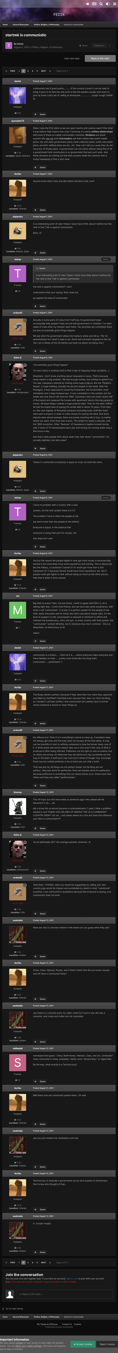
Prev (12, 71)
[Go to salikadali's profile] (17, 1062)
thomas (18, 792)
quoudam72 (17, 120)
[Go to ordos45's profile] (17, 327)
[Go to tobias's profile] (8, 45)
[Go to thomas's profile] (17, 806)
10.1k (18, 205)
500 (19, 113)
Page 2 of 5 (61, 71)
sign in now (72, 1278)
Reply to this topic (100, 58)
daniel (17, 81)
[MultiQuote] (35, 114)
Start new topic (72, 58)
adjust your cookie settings (28, 1346)
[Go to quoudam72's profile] (17, 135)
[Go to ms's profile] (17, 610)
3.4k (18, 824)
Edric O (18, 357)
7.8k (19, 389)
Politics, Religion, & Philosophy (47, 47)
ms (17, 596)
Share (84, 45)
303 (19, 248)
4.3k (18, 344)
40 (18, 1080)
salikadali (18, 1048)
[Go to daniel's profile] (17, 95)
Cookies (77, 1324)
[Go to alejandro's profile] (17, 230)
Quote (42, 114)
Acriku (17, 174)
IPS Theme (41, 1324)
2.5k (18, 152)
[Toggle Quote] (37, 268)
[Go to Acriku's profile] (17, 188)
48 (18, 291)
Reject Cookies (107, 1344)
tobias (20, 43)
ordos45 (17, 312)
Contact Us (67, 1324)
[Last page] (50, 71)
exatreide (18, 920)
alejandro (18, 216)
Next (43, 71)
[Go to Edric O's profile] (17, 371)
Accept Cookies (84, 1344)
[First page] (6, 71)
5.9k (18, 952)
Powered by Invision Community (59, 1327)
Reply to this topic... (32, 1294)
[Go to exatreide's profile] (17, 934)
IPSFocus (53, 1324)
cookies (19, 1343)
